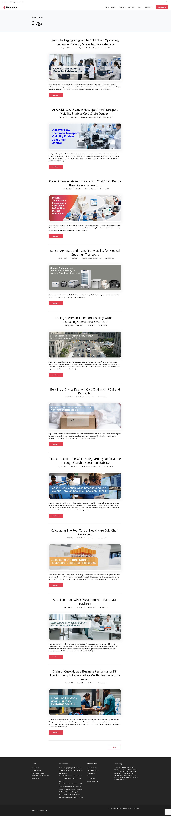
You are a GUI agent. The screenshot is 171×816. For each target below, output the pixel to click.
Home (107, 7)
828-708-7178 (6, 2)
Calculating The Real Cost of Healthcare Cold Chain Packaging (85, 532)
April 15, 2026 (69, 538)
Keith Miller (74, 117)
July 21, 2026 (63, 117)
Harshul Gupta (78, 48)
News (88, 776)
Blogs (139, 7)
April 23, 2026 (63, 466)
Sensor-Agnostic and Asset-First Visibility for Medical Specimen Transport (85, 253)
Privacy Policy (91, 773)
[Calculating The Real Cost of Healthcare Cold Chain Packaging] (85, 557)
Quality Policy (91, 778)
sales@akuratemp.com (17, 2)
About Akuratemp (92, 768)
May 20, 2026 (69, 325)
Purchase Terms (126, 808)
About (113, 7)
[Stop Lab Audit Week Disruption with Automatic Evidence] (85, 626)
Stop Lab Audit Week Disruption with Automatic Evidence (85, 602)
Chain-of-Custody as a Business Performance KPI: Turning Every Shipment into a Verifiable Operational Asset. (85, 675)
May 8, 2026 (68, 397)
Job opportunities (37, 770)
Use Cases (131, 7)
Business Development (38, 773)
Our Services (35, 768)
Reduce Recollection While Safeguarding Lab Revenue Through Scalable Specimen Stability (85, 461)
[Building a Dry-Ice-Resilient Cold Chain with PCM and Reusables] (85, 416)
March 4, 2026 (69, 683)
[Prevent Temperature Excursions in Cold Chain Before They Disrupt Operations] (85, 208)
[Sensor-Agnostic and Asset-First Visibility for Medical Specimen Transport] (85, 277)
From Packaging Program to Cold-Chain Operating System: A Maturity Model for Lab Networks (85, 42)
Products (121, 7)
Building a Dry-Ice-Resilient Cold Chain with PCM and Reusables (85, 391)
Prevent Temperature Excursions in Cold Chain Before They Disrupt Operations (85, 183)
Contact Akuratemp (92, 781)
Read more (55, 95)
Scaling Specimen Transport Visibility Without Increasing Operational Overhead (85, 320)
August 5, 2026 (65, 48)
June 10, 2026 (62, 258)
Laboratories (85, 258)
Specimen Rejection (94, 117)
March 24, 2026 (68, 607)
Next (114, 747)
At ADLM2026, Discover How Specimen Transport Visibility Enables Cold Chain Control (85, 112)
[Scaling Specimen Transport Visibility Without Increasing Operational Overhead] (85, 344)
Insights (95, 48)
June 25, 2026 (67, 189)
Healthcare (89, 48)
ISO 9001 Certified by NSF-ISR (40, 776)
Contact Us (148, 7)
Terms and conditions (93, 770)
